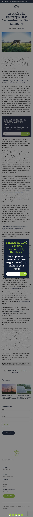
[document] (16, 258)
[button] (26, 241)
